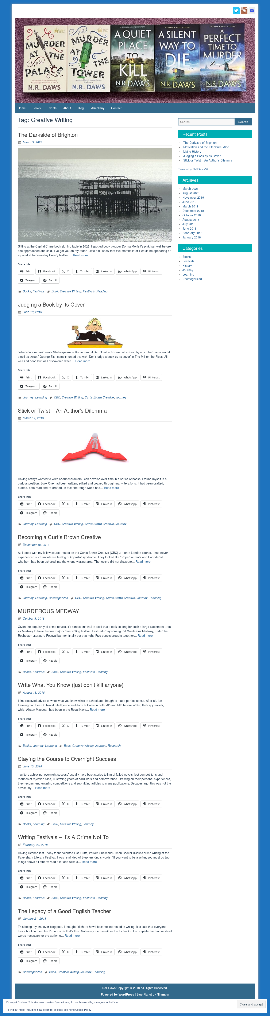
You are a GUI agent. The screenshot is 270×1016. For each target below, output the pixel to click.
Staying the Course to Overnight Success (67, 758)
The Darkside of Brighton (48, 134)
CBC (57, 397)
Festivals (39, 291)
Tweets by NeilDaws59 (193, 169)
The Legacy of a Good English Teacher (64, 911)
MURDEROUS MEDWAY (48, 611)
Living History (192, 151)
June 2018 (189, 228)
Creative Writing (70, 291)
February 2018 (192, 233)
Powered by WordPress (117, 994)
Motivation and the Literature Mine (206, 147)
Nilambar (163, 994)
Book (54, 291)
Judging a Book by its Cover (51, 304)
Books (36, 108)
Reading (102, 291)
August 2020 (190, 193)
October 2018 (191, 215)
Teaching (155, 598)
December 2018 (193, 211)
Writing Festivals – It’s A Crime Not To (63, 837)
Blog (81, 108)
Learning (41, 397)
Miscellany (97, 108)
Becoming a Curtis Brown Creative (59, 537)
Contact (116, 108)
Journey (28, 397)
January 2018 (191, 237)
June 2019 (189, 202)
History (187, 265)
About (67, 108)
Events (52, 108)
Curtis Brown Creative (99, 397)
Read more (80, 255)
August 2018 (190, 219)
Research (114, 745)
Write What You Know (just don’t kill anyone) (71, 684)
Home (22, 108)
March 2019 (190, 206)
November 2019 (193, 197)
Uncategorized (58, 598)
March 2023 (190, 188)
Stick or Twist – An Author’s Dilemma (62, 410)
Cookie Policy (83, 1009)
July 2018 (188, 224)
